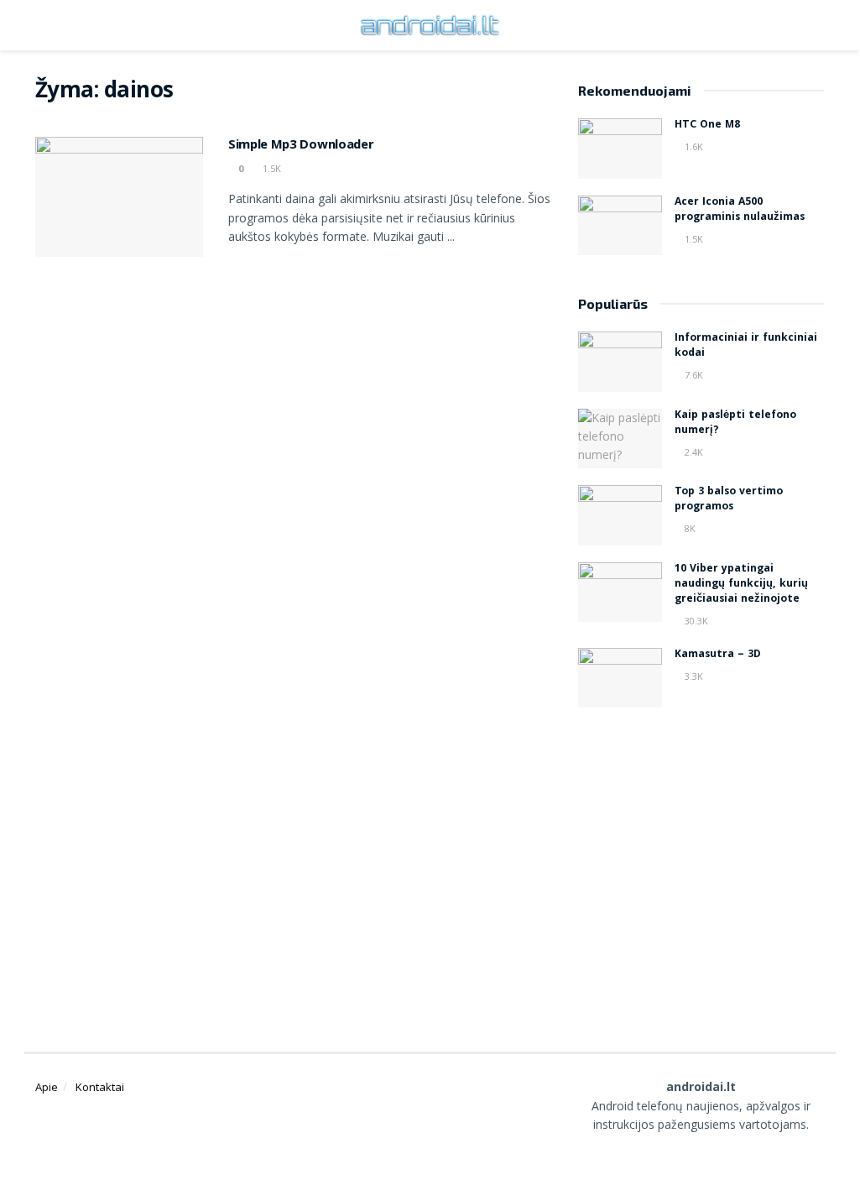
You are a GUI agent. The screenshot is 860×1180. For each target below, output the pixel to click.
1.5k (270, 168)
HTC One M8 (707, 125)
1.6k (692, 146)
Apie (46, 1086)
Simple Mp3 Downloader (300, 146)
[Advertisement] (719, 858)
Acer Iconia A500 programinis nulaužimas (740, 210)
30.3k (695, 620)
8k (689, 528)
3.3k (692, 676)
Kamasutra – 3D (718, 655)
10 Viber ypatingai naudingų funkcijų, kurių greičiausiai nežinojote (741, 584)
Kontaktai (100, 1086)
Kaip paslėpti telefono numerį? (735, 423)
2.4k (692, 452)
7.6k (692, 374)
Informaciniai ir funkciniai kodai (746, 346)
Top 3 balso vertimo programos (729, 499)
